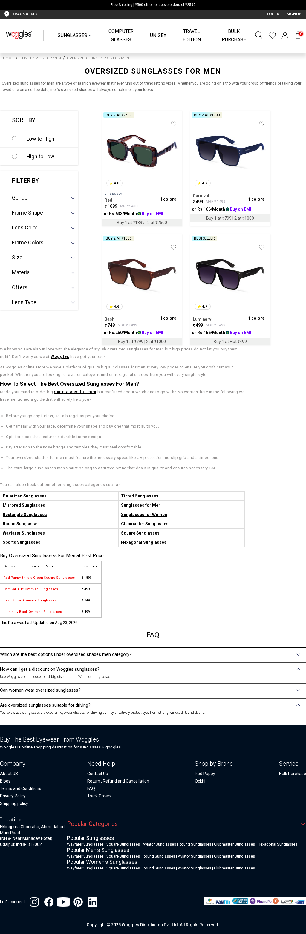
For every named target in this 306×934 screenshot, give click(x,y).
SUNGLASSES (72, 35)
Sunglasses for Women (144, 514)
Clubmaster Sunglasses (145, 523)
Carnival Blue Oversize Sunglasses (31, 589)
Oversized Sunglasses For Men (98, 58)
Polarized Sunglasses (25, 496)
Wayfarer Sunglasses (24, 533)
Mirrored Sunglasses (24, 505)
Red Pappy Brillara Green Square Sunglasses (39, 578)
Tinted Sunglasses (139, 496)
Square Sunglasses (140, 533)
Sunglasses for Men (40, 58)
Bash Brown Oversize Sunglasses (30, 600)
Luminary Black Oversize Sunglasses (33, 612)
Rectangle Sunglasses (25, 514)
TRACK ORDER (25, 14)
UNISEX (158, 35)
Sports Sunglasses (21, 542)
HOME (8, 58)
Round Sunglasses (21, 523)
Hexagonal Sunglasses (143, 542)
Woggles (60, 356)
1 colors (168, 199)
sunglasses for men (75, 391)
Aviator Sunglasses (159, 844)
